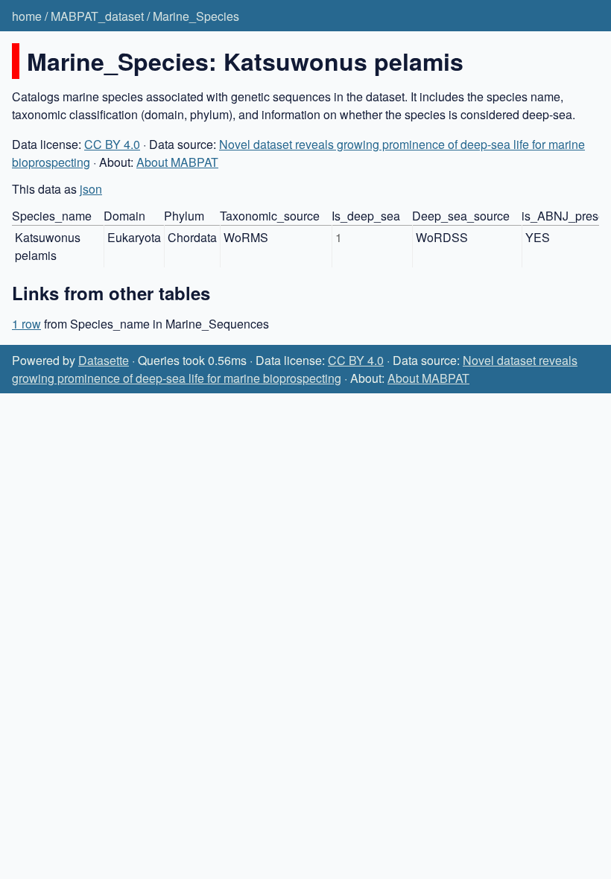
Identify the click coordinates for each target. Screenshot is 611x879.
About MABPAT (177, 162)
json (91, 188)
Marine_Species (196, 16)
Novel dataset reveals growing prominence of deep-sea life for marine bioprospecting (294, 369)
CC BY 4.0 (112, 144)
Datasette (103, 360)
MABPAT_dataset (97, 16)
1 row (26, 323)
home (27, 16)
